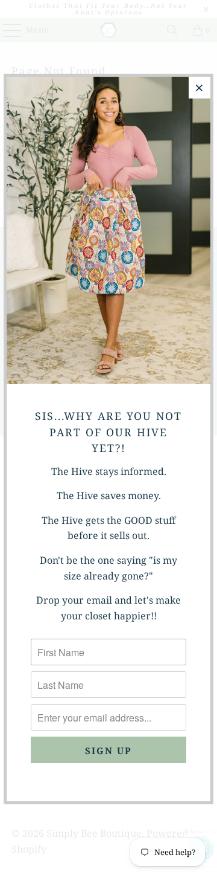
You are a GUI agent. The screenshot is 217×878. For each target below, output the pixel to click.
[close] (199, 87)
